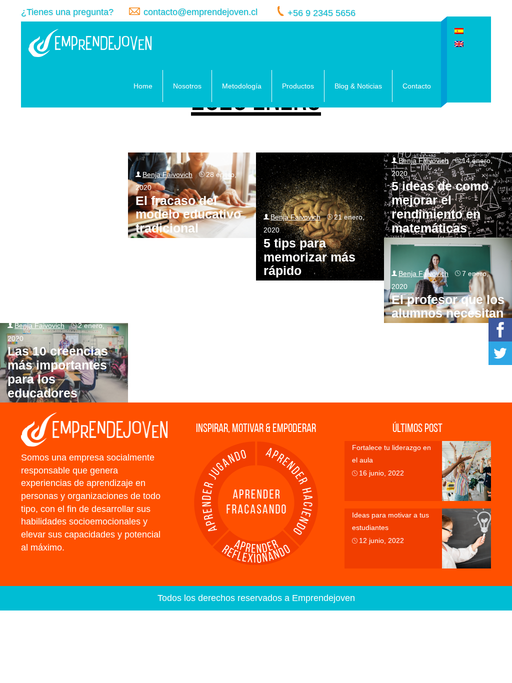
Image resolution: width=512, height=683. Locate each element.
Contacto (416, 86)
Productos (298, 86)
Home (143, 86)
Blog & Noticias (358, 86)
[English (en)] (459, 43)
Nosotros (187, 86)
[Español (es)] (459, 30)
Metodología (242, 86)
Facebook (500, 330)
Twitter (500, 353)
